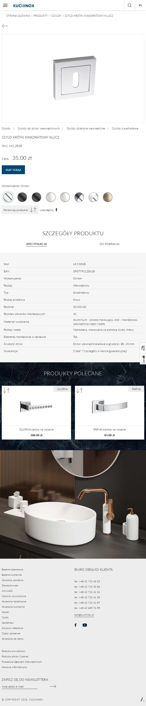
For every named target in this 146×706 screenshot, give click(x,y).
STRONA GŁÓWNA (18, 15)
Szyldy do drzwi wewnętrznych (39, 128)
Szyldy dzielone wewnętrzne (86, 128)
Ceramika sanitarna (12, 580)
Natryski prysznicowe (14, 596)
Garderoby (8, 622)
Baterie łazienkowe (12, 569)
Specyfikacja (36, 244)
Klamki (5, 612)
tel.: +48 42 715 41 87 (87, 602)
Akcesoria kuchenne (13, 606)
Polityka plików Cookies (15, 656)
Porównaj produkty (16, 210)
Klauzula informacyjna (14, 667)
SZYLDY (56, 15)
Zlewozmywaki (10, 585)
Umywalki (7, 590)
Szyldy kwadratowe (125, 128)
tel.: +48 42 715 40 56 (87, 586)
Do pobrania (109, 244)
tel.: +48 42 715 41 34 (87, 592)
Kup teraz (13, 170)
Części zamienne (11, 633)
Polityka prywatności (13, 651)
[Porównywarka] (6, 390)
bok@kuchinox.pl (84, 614)
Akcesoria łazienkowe (14, 601)
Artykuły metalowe (12, 628)
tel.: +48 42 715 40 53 (87, 581)
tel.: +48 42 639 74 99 (87, 608)
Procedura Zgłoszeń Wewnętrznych (22, 661)
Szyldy (6, 128)
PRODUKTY (40, 15)
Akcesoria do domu (13, 638)
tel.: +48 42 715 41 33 (87, 597)
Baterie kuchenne (12, 574)
